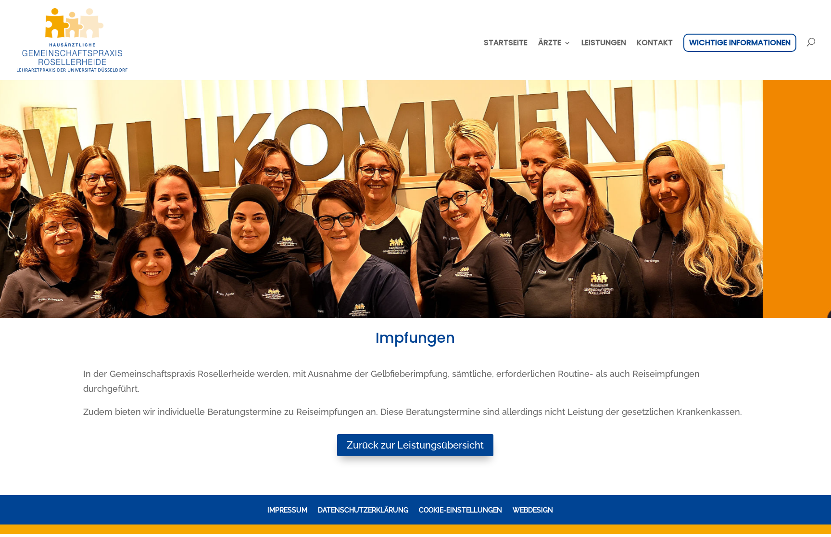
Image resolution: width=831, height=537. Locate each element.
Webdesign (533, 510)
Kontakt (655, 43)
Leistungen (603, 43)
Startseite (506, 43)
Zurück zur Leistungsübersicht (415, 445)
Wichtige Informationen (740, 42)
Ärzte (549, 43)
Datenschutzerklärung (363, 510)
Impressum (287, 510)
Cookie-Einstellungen (460, 510)
